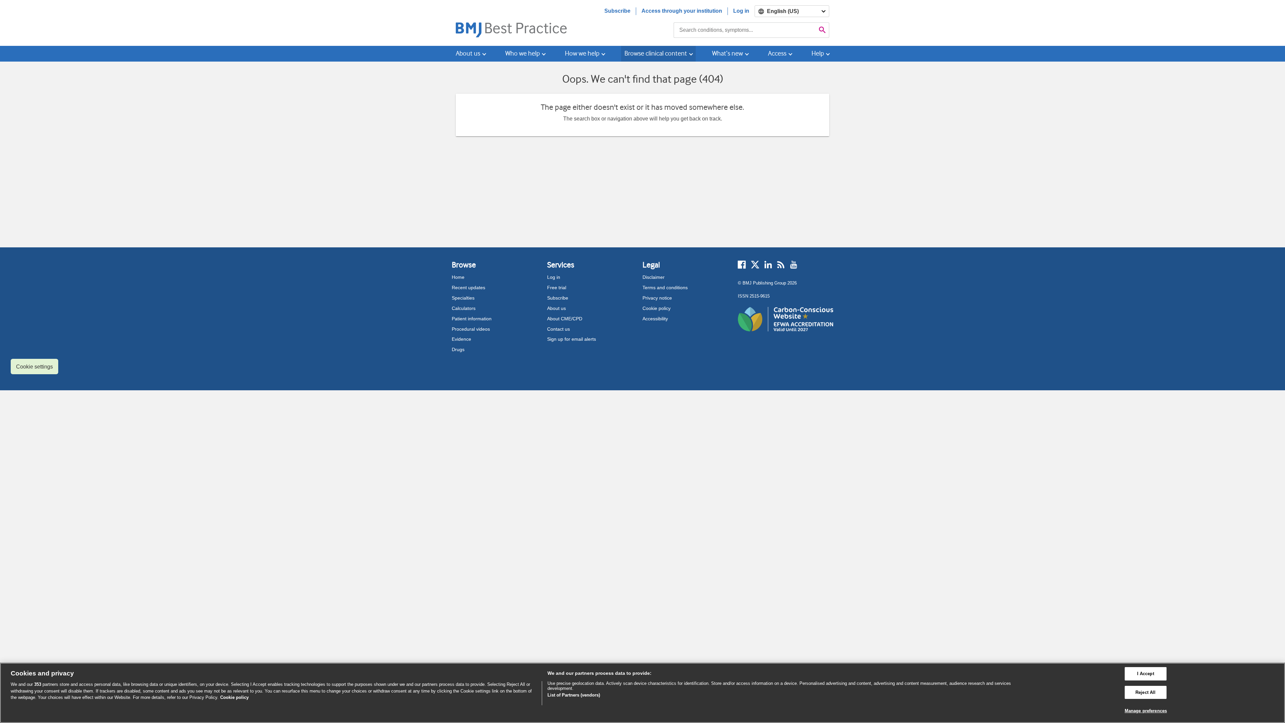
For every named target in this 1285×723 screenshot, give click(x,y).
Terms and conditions (665, 287)
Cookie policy (656, 308)
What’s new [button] (727, 53)
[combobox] (745, 30)
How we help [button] (582, 53)
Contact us (558, 329)
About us (556, 308)
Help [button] (817, 53)
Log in (741, 11)
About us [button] (468, 53)
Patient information (472, 318)
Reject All (1145, 692)
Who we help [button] (522, 53)
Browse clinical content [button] (655, 53)
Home (458, 277)
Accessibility (655, 318)
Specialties (463, 298)
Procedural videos (471, 329)
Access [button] (777, 53)
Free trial (556, 287)
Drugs (458, 349)
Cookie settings (34, 367)
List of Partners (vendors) (573, 695)
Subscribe (617, 11)
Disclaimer (653, 277)
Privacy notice (657, 298)
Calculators (464, 308)
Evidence (461, 339)
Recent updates (468, 287)
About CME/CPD (564, 318)
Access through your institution (681, 11)
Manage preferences (1146, 710)
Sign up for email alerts (571, 339)
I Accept (1145, 673)
